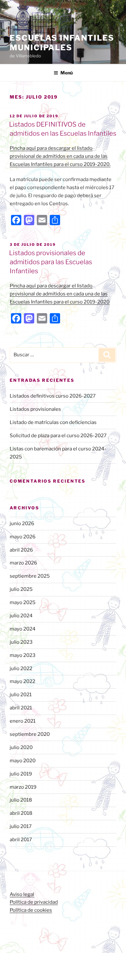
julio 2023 (21, 642)
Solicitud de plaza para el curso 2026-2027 (58, 435)
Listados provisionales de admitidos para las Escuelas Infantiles (50, 262)
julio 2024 (21, 616)
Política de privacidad (34, 902)
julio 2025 (21, 589)
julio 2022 (21, 668)
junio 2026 (22, 523)
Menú (66, 72)
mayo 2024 (23, 629)
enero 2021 (23, 721)
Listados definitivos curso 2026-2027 (53, 396)
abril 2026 (21, 550)
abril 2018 (21, 813)
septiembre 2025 (30, 576)
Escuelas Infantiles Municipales (62, 42)
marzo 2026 (23, 563)
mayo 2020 (23, 761)
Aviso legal (22, 894)
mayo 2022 (22, 681)
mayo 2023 (23, 655)
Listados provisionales (35, 409)
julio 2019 (21, 774)
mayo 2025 (23, 602)
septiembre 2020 (30, 734)
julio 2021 (21, 695)
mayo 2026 (23, 537)
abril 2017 (21, 839)
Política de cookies (31, 910)
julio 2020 (21, 747)
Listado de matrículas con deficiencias (53, 422)
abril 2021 (21, 708)
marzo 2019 (23, 787)
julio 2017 (21, 826)
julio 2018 (21, 800)
